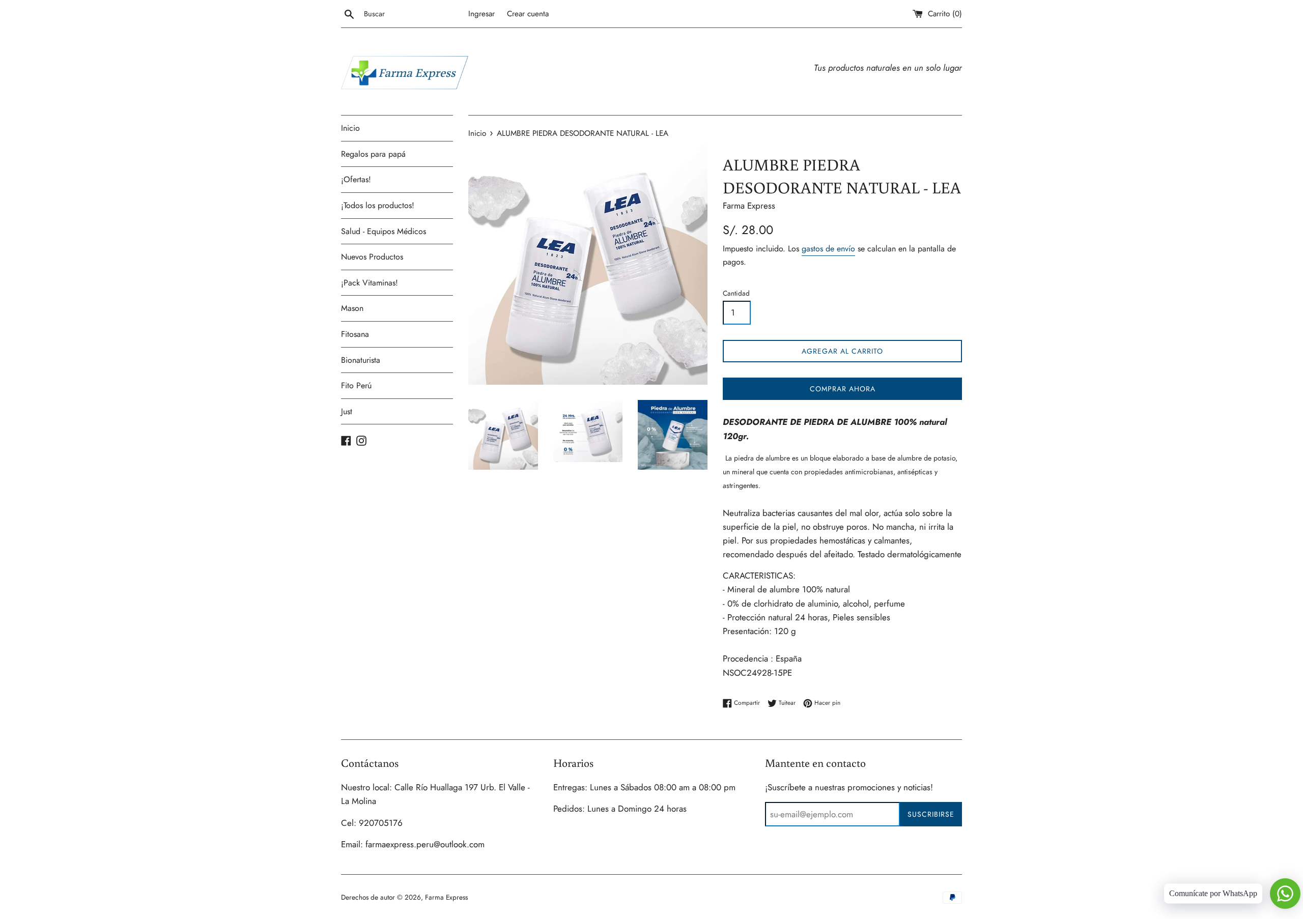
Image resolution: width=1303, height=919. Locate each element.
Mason (352, 308)
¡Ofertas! (356, 179)
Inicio (350, 128)
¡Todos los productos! (377, 205)
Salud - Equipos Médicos (383, 231)
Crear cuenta (528, 13)
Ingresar (481, 13)
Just (346, 411)
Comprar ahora (842, 389)
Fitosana (355, 334)
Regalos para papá (373, 154)
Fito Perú (356, 385)
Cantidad (736, 293)
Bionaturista (360, 360)
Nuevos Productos (372, 257)
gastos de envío (828, 248)
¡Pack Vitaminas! (369, 283)
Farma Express (446, 897)
